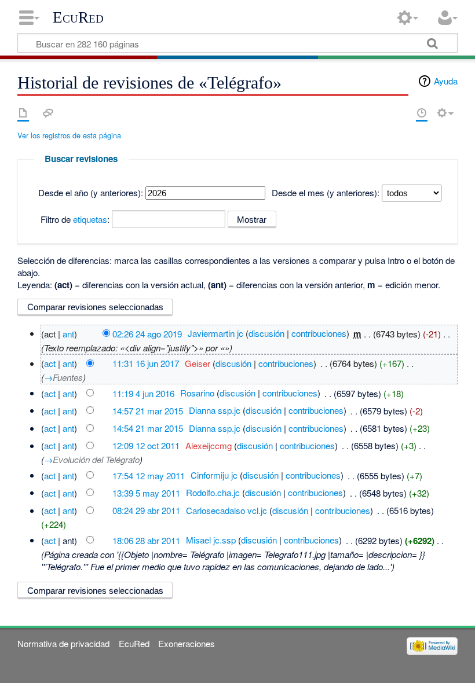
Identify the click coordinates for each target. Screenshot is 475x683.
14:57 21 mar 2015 (147, 410)
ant (68, 333)
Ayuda (446, 81)
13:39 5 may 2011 (146, 492)
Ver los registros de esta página (69, 135)
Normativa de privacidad (63, 643)
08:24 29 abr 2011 (146, 510)
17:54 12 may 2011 (148, 475)
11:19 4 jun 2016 (143, 393)
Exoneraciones (186, 643)
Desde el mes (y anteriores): (325, 192)
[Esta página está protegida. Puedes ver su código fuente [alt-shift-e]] (401, 113)
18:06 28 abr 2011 (146, 540)
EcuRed (78, 17)
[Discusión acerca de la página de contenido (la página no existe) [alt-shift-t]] (48, 113)
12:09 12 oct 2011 (146, 445)
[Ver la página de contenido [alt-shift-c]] (23, 113)
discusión (266, 333)
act (50, 363)
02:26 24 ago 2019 (147, 333)
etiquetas (90, 219)
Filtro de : (75, 219)
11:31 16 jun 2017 (145, 363)
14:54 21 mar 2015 (147, 428)
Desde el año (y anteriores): (90, 192)
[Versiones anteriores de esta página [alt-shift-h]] (421, 113)
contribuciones (318, 333)
